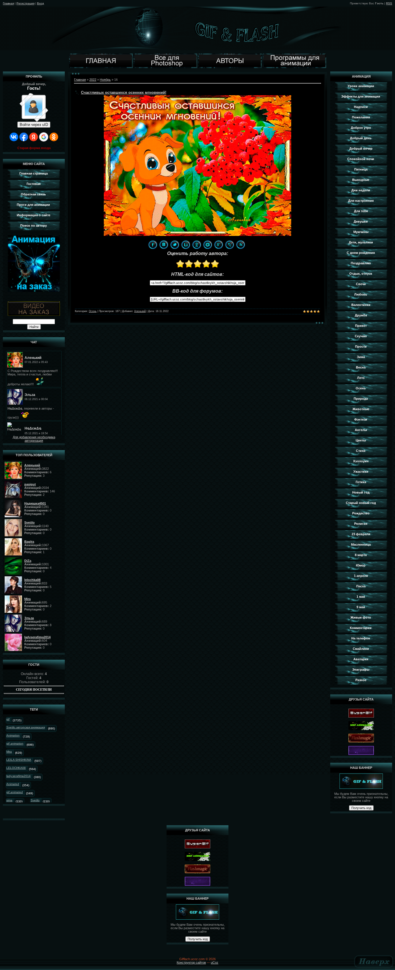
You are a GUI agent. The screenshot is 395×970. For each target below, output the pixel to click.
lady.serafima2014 (18, 776)
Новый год (361, 492)
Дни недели (360, 190)
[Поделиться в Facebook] (152, 244)
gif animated (14, 792)
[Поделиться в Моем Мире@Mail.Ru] (207, 244)
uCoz (214, 962)
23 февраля (361, 534)
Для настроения (361, 200)
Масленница (361, 544)
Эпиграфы (360, 669)
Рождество (361, 513)
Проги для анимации (33, 204)
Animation (13, 735)
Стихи (361, 450)
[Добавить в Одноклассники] (196, 244)
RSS (389, 3)
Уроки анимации (361, 86)
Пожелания (361, 117)
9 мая (361, 607)
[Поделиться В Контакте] (163, 244)
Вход (40, 3)
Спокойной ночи (360, 159)
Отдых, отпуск (360, 273)
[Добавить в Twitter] (174, 244)
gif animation (14, 743)
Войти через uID (34, 124)
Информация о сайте (33, 215)
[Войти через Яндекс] (33, 137)
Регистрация (25, 3)
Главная (8, 3)
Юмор (361, 565)
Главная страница (33, 173)
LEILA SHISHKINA (18, 759)
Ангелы (361, 430)
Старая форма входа (34, 148)
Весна (361, 367)
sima (9, 800)
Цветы (361, 440)
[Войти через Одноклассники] (53, 137)
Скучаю (361, 336)
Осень (93, 311)
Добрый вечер (360, 148)
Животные (360, 409)
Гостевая (33, 184)
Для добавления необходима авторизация (34, 438)
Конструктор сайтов (191, 962)
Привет (361, 325)
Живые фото (360, 617)
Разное (360, 680)
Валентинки (360, 305)
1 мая (361, 596)
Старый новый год (361, 503)
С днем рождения (361, 252)
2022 (92, 79)
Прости (361, 346)
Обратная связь (33, 194)
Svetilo (35, 800)
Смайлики (361, 648)
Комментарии (361, 628)
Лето (361, 377)
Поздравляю (361, 263)
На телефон (360, 638)
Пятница (361, 169)
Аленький (140, 311)
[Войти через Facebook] (23, 137)
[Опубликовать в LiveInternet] (185, 244)
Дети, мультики (361, 242)
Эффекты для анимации (360, 96)
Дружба (361, 315)
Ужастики (360, 471)
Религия (360, 523)
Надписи (361, 107)
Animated (12, 784)
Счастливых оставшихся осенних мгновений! (123, 92)
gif (8, 719)
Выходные (360, 179)
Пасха (361, 586)
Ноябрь (105, 79)
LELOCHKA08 (16, 767)
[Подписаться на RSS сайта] (240, 244)
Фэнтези (360, 419)
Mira (9, 751)
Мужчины (360, 232)
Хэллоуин (361, 461)
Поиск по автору (33, 225)
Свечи (361, 284)
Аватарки (360, 659)
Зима (361, 357)
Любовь (360, 294)
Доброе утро (361, 127)
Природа (361, 398)
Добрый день (361, 138)
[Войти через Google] (43, 137)
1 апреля (361, 575)
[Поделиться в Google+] (218, 244)
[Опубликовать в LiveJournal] (229, 244)
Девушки (361, 221)
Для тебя (361, 211)
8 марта (361, 555)
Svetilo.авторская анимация (25, 727)
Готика (361, 482)
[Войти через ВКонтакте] (14, 137)
